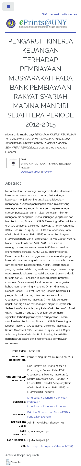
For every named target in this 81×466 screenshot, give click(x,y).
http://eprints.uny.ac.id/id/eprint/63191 (51, 446)
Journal (54, 14)
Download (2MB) (30, 171)
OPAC (44, 14)
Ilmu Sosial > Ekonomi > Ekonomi (46, 406)
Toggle (8, 7)
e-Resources (69, 14)
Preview (47, 171)
